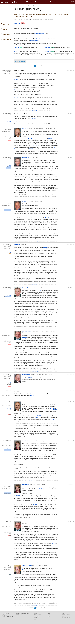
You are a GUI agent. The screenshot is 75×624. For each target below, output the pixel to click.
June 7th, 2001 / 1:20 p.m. (6, 488)
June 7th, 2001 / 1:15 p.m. (6, 526)
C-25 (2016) (48, 51)
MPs (27, 2)
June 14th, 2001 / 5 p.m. (7, 73)
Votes (49, 616)
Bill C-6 (31, 149)
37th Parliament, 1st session (16, 5)
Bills (32, 2)
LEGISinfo (39, 38)
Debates (37, 2)
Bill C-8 (15, 90)
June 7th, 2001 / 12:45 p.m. (6, 569)
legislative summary (39, 33)
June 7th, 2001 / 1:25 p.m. (6, 445)
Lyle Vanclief (17, 23)
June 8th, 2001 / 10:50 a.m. (6, 162)
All (41, 66)
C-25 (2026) (16, 47)
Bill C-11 (38, 417)
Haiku (63, 616)
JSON (68, 617)
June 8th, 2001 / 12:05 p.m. (6, 131)
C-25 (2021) (16, 51)
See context (9, 77)
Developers (64, 617)
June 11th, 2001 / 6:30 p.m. (6, 118)
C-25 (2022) (48, 47)
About (51, 2)
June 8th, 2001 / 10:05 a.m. (6, 335)
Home (2, 5)
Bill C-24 (50, 139)
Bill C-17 (16, 97)
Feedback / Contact (66, 614)
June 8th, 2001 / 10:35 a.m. (6, 248)
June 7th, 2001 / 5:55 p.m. (6, 395)
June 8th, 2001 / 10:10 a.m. (6, 292)
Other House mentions (20, 61)
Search (35, 617)
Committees (45, 2)
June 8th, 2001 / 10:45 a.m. (6, 205)
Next (45, 66)
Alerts (35, 619)
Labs (57, 2)
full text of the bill (34, 40)
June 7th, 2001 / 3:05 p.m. (6, 405)
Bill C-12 (16, 79)
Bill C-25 (34, 118)
